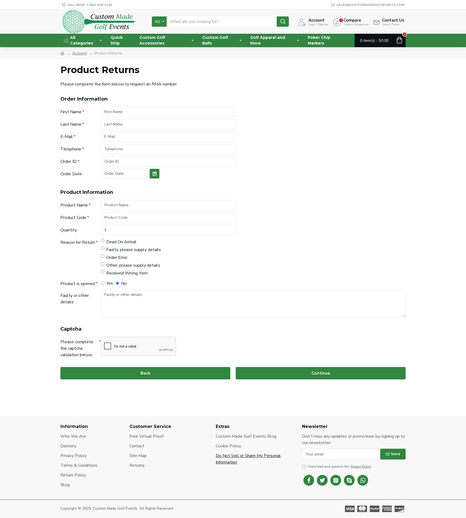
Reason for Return (77, 242)
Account (79, 53)
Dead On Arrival (121, 242)
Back (145, 373)
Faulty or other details (74, 299)
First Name (70, 112)
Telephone (70, 149)
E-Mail (66, 137)
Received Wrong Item (127, 273)
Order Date (71, 174)
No (124, 283)
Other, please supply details (133, 265)
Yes (109, 283)
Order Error (116, 257)
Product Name (74, 205)
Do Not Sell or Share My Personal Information (248, 459)
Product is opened (77, 284)
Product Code (73, 218)
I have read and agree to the (339, 466)
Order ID (68, 161)
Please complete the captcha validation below (76, 348)
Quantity (68, 230)
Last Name (70, 124)
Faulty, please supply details (133, 250)
